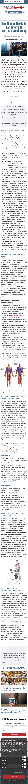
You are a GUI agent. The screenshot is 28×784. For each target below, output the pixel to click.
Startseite (2, 16)
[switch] (24, 760)
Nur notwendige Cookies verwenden (14, 780)
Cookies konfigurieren (18, 772)
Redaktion (18, 96)
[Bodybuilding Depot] (14, 7)
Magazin (7, 16)
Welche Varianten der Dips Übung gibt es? (14, 106)
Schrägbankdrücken (15, 316)
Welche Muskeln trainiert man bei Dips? (14, 109)
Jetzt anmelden (14, 734)
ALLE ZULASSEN (14, 776)
